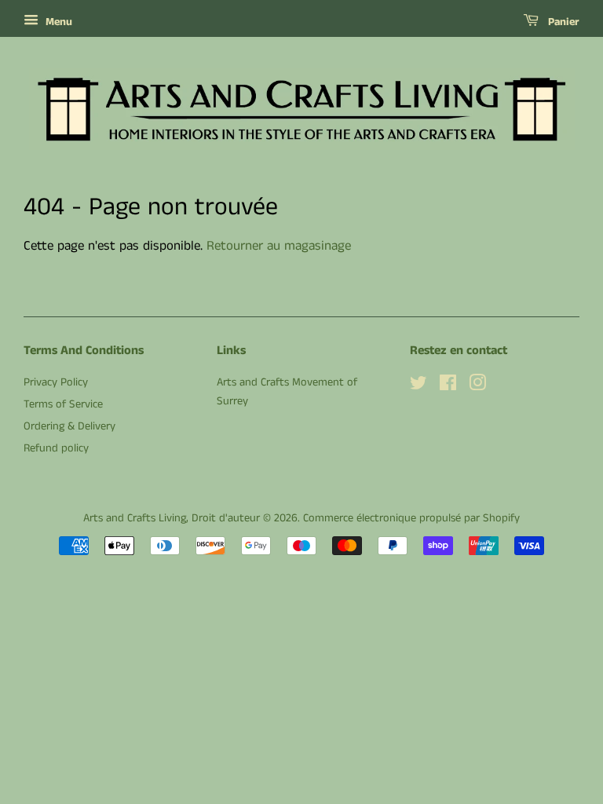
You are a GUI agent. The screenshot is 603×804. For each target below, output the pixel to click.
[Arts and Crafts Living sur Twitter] (418, 386)
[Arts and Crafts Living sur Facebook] (448, 386)
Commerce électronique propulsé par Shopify (411, 518)
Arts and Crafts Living (134, 518)
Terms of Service (63, 404)
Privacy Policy (56, 382)
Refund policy (56, 448)
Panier (562, 22)
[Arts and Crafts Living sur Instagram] (477, 386)
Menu (57, 22)
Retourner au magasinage (278, 245)
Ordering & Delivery (69, 426)
